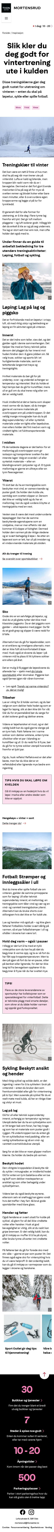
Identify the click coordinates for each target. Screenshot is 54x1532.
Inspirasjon (17, 33)
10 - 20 (42, 26)
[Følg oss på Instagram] (31, 1512)
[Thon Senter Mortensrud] (21, 7)
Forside (6, 33)
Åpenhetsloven (37, 1527)
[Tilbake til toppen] (44, 1374)
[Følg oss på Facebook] (22, 1512)
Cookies (5, 1527)
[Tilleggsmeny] (6, 18)
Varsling (48, 1527)
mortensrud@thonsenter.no (27, 1523)
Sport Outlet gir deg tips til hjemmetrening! (21, 1350)
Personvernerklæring (20, 1527)
